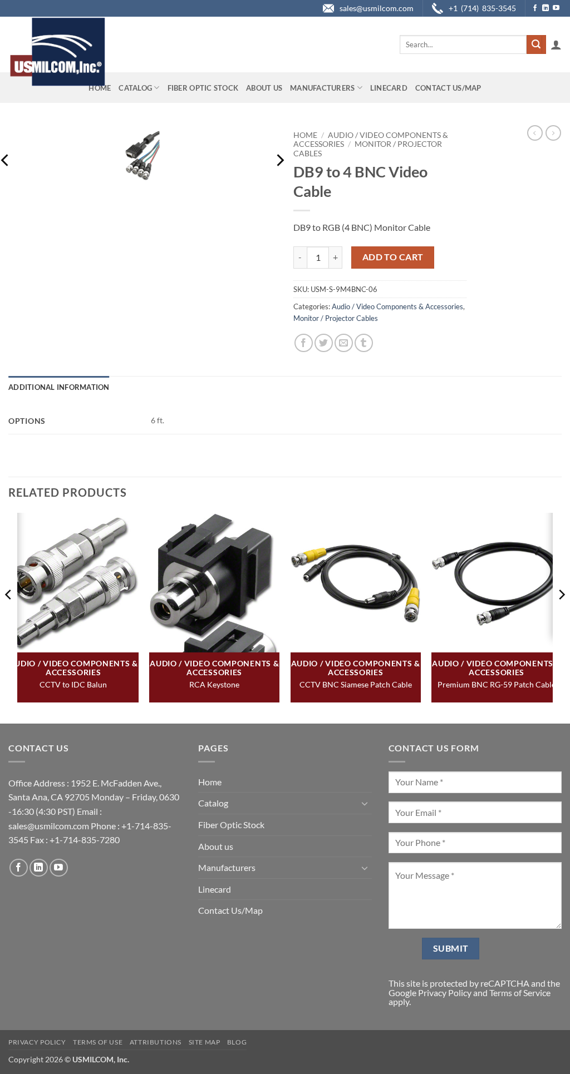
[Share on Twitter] (324, 343)
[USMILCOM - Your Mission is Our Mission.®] (57, 52)
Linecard (388, 87)
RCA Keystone (214, 684)
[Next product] (535, 133)
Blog (237, 1042)
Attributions (155, 1042)
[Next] (279, 160)
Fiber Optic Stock (203, 87)
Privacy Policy (444, 992)
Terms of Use (97, 1042)
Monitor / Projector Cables (335, 318)
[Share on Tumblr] (364, 343)
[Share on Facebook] (303, 343)
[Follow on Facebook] (535, 8)
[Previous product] (553, 133)
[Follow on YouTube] (556, 8)
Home (100, 87)
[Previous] (9, 617)
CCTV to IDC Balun (73, 684)
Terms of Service (520, 992)
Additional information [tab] (59, 387)
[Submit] (536, 44)
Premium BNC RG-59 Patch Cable (497, 684)
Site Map (204, 1042)
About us (264, 87)
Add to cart (393, 257)
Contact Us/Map (448, 87)
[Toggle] (365, 803)
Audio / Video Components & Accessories (397, 306)
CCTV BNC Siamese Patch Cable (355, 684)
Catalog (135, 87)
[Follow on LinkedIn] (545, 8)
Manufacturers (322, 87)
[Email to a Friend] (344, 343)
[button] (556, 44)
